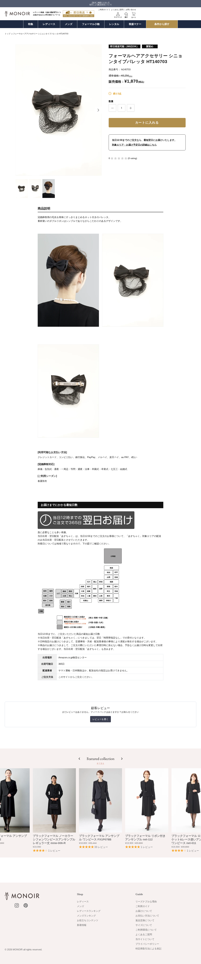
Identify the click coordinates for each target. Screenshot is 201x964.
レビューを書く (100, 719)
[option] (59, 110)
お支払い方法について (147, 915)
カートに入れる (147, 122)
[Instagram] (17, 905)
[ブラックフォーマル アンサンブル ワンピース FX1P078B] (100, 800)
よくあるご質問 (117, 10)
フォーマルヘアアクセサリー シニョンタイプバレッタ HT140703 (40, 34)
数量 (111, 101)
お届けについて (144, 911)
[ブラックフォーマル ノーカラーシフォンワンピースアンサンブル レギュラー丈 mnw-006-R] (54, 800)
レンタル (114, 24)
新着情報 (81, 925)
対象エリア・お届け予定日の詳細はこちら (134, 144)
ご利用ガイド (103, 10)
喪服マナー (135, 24)
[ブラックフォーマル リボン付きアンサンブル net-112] (146, 800)
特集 (30, 24)
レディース (49, 24)
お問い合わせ (131, 10)
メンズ (68, 24)
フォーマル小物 (91, 24)
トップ (7, 34)
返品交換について (145, 920)
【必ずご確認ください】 (100, 2)
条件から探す (161, 24)
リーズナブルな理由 (146, 901)
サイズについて (144, 925)
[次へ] (98, 110)
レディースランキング (88, 911)
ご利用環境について (146, 929)
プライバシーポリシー (147, 944)
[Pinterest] (26, 905)
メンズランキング (86, 915)
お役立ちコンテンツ (87, 920)
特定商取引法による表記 (148, 948)
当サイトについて (145, 939)
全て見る (100, 763)
